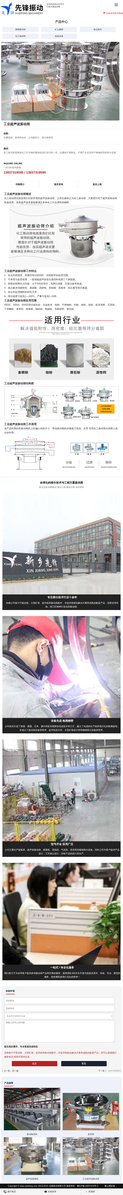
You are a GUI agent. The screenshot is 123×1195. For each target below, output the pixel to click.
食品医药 (97, 29)
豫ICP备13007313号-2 (87, 1186)
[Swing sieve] (32, 1109)
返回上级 (97, 184)
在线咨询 (51, 1191)
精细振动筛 (20, 29)
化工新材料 (20, 36)
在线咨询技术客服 (114, 13)
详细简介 (20, 184)
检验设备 (59, 36)
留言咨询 (58, 184)
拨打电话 (11, 1191)
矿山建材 (59, 29)
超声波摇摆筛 (114, 1071)
